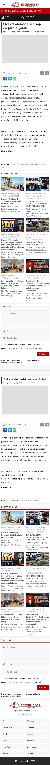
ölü (34, 501)
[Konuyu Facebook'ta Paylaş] (5, 78)
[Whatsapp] (30, 714)
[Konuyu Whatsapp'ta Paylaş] (14, 78)
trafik (37, 501)
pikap (38, 164)
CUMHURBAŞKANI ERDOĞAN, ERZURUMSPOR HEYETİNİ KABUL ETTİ (37, 203)
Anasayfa (6, 31)
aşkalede (14, 501)
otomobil (32, 164)
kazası (30, 501)
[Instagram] (26, 714)
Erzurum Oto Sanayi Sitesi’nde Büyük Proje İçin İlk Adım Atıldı (12, 201)
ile (28, 164)
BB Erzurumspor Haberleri (35, 194)
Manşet (17, 194)
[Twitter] (23, 714)
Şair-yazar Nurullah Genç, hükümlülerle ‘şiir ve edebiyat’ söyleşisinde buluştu (12, 284)
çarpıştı (13, 164)
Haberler (24, 164)
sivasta (43, 164)
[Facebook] (19, 714)
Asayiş (13, 31)
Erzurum (4, 194)
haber (18, 164)
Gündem (11, 194)
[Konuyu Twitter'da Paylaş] (10, 78)
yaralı (3, 167)
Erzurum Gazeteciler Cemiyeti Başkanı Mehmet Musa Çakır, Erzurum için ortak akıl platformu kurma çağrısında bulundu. (12, 244)
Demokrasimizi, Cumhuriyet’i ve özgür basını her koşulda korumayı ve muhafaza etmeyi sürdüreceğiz (37, 285)
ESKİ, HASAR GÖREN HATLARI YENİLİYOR (34, 243)
